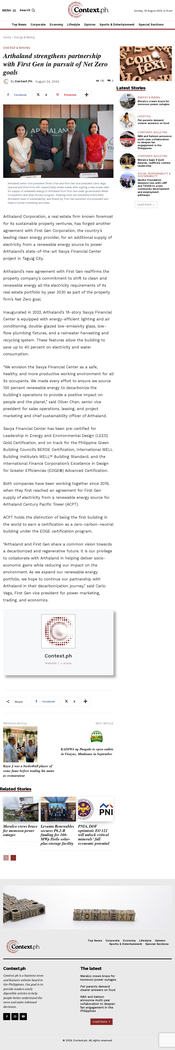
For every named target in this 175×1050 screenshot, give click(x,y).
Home (7, 37)
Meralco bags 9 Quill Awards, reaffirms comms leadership (154, 163)
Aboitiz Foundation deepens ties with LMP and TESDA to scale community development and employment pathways (153, 188)
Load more (144, 204)
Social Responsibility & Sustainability (154, 174)
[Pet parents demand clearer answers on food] (127, 120)
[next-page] (13, 858)
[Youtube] (23, 1016)
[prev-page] (6, 858)
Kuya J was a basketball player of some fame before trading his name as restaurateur (28, 771)
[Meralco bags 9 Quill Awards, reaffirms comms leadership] (127, 161)
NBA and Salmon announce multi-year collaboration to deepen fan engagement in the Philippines (155, 142)
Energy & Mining (24, 37)
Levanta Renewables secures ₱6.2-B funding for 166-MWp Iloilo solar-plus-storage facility (57, 835)
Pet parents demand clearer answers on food (153, 122)
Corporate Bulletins (152, 132)
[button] (28, 10)
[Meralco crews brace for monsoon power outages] (21, 809)
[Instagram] (14, 1016)
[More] (86, 94)
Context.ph (23, 81)
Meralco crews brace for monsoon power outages (20, 830)
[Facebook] (6, 1016)
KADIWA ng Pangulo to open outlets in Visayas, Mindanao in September (87, 751)
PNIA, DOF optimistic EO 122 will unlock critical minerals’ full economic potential (94, 835)
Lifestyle (144, 116)
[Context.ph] (6, 81)
